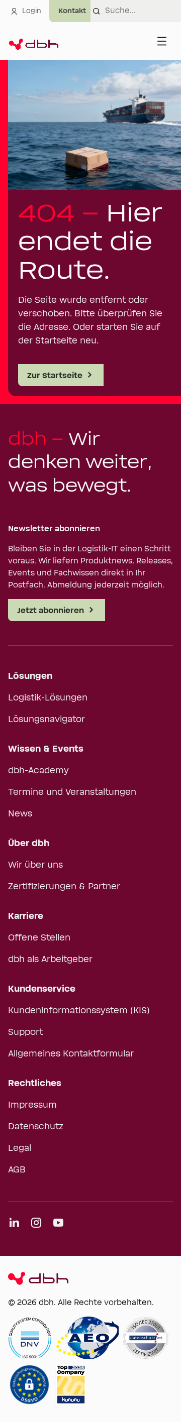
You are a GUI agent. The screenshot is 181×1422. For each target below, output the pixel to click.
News (20, 814)
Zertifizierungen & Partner (64, 887)
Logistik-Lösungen (47, 698)
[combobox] (143, 11)
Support (25, 1032)
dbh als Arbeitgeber (50, 960)
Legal (19, 1148)
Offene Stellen (39, 938)
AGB (17, 1170)
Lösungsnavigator (46, 720)
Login (31, 11)
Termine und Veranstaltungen (72, 792)
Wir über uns (35, 865)
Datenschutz (35, 1127)
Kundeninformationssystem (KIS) (79, 1011)
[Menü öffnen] (162, 41)
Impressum (32, 1105)
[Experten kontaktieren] (72, 11)
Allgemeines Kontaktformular (71, 1054)
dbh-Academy (38, 771)
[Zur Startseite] (33, 41)
